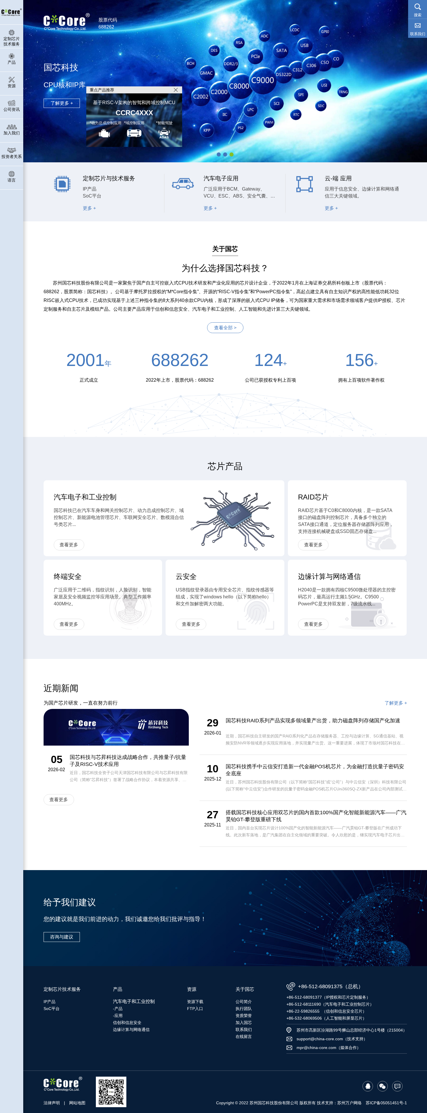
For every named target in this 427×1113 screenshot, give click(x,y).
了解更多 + (62, 103)
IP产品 (49, 1001)
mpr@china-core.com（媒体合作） (329, 1047)
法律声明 (52, 1102)
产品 (12, 62)
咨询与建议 (61, 936)
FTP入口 (195, 1008)
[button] (219, 154)
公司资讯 (11, 109)
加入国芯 (244, 1022)
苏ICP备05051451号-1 (386, 1102)
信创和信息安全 (127, 1022)
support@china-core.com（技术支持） (332, 1038)
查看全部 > (225, 327)
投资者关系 (11, 156)
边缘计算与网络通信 (131, 1029)
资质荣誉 (244, 1015)
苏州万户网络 (349, 1102)
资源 (12, 85)
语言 (12, 180)
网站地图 (77, 1102)
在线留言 (244, 1036)
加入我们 (11, 133)
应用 (118, 1015)
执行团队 (244, 1008)
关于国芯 (245, 989)
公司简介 (244, 1001)
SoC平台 (52, 1008)
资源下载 (195, 1001)
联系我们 (244, 1029)
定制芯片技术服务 (11, 41)
